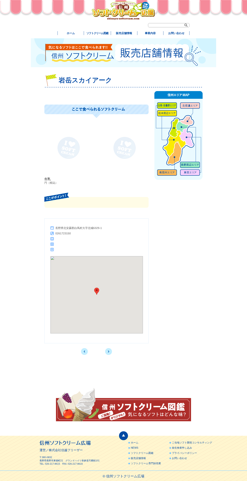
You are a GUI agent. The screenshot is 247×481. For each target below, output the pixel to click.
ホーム (71, 33)
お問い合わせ (176, 33)
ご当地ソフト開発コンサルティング (192, 442)
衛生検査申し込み (182, 447)
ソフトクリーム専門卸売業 (146, 463)
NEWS (134, 447)
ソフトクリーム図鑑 (97, 33)
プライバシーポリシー (184, 453)
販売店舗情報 (124, 33)
